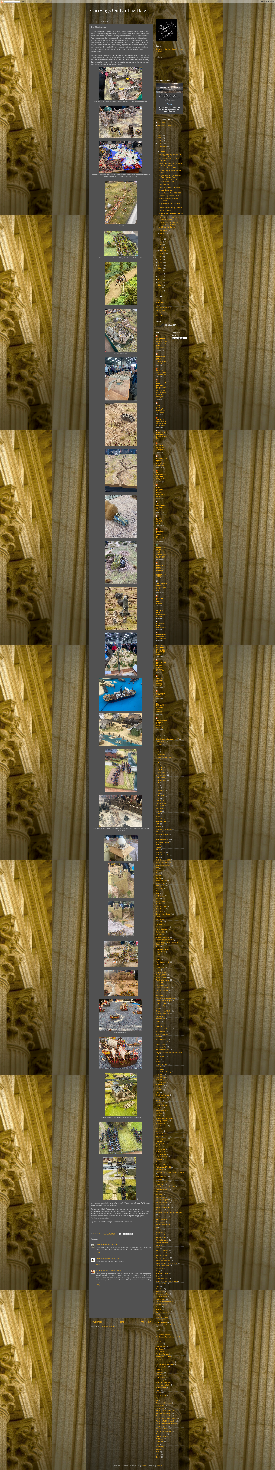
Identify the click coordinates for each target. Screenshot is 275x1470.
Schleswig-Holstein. (162, 1273)
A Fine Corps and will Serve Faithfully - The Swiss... (168, 223)
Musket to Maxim (161, 1126)
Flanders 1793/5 (161, 977)
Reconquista (160, 1210)
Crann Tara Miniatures (160, 646)
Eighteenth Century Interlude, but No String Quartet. (170, 155)
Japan (158, 1092)
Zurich (158, 1457)
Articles (158, 847)
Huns (157, 1059)
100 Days (159, 744)
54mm (158, 816)
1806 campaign (161, 775)
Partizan (158, 1146)
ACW (157, 824)
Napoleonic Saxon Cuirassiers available (159, 710)
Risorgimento (160, 1232)
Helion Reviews (161, 1024)
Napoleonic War (161, 1133)
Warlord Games (161, 1434)
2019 (160, 265)
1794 (157, 765)
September (164, 230)
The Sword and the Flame (164, 1362)
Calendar (159, 313)
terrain (158, 1332)
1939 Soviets (160, 796)
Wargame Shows (161, 1426)
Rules (158, 1248)
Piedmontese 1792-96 (163, 1167)
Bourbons (159, 904)
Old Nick (99, 1258)
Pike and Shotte (161, 1176)
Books (158, 898)
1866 (157, 788)
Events (158, 959)
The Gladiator (160, 1351)
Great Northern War (162, 1013)
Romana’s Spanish (162, 1242)
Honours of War (161, 1047)
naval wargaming (161, 1139)
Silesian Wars (160, 1291)
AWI (157, 857)
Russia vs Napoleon (162, 1253)
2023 (160, 143)
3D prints (159, 811)
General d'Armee (161, 1003)
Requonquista (160, 1222)
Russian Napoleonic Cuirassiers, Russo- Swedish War (170, 176)
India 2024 (159, 1069)
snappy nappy (160, 1299)
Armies (158, 305)
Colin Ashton (162, 122)
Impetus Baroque (161, 1064)
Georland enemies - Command (159, 725)
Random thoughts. (162, 1202)
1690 (157, 752)
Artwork (158, 849)
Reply (98, 1252)
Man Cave (159, 1113)
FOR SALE (159, 982)
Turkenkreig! (160, 1380)
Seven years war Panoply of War (167, 1281)
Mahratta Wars (161, 1110)
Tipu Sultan (159, 1372)
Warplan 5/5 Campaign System (160, 683)
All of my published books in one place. (161, 463)
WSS (157, 1444)
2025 (160, 138)
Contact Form (160, 310)
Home (121, 1322)
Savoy (158, 1271)
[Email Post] (119, 1234)
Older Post (146, 1322)
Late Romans (160, 1103)
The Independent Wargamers (161, 505)
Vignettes (159, 1398)
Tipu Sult (159, 1369)
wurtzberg (159, 1449)
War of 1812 (160, 1408)
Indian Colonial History (163, 1072)
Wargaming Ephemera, (159, 510)
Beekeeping (160, 870)
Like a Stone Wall (161, 1105)
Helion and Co (160, 1026)
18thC (158, 793)
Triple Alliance (160, 1377)
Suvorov (158, 1307)
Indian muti (159, 1074)
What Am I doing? (159, 522)
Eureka (158, 957)
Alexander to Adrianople (164, 829)
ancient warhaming (162, 842)
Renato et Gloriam (162, 1217)
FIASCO (158, 964)
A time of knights (161, 819)
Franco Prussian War (163, 988)
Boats (158, 891)
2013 (160, 282)
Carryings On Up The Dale (118, 10)
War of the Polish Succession (165, 1421)
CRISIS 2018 (160, 924)
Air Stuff (158, 826)
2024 (160, 141)
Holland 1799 (160, 1044)
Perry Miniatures (161, 1154)
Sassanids (159, 1268)
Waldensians (160, 1405)
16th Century (160, 754)
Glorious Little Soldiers (161, 459)
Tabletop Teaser (161, 1322)
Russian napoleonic (162, 1258)
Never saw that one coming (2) (161, 637)
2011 (160, 288)
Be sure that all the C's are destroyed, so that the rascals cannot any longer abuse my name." (161, 392)
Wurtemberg (160, 1447)
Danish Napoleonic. (162, 929)
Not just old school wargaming (160, 549)
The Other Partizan (165, 210)
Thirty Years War (161, 1367)
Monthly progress (162, 1121)
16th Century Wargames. (164, 757)
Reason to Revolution (163, 1207)
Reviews (158, 1230)
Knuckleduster (160, 1097)
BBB (157, 868)
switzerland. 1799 (162, 1317)
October (163, 152)
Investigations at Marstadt (161, 615)
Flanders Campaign (162, 980)
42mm (158, 813)
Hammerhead (160, 1018)
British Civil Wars (161, 906)
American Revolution (163, 834)
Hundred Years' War (162, 1049)
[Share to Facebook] (130, 1234)
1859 (157, 785)
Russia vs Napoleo (162, 1250)
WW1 (157, 1452)
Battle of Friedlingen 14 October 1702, (160, 494)
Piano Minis (160, 1162)
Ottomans (159, 1141)
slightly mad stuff (161, 1296)
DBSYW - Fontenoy (159, 602)
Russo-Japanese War (163, 1260)
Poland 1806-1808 (162, 1181)
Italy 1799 (159, 1087)
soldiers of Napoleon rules (164, 1302)
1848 (157, 783)
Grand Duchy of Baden (163, 1011)
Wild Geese (160, 1439)
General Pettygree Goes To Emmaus (161, 538)
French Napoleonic (162, 993)
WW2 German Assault (160, 450)
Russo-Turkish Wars (162, 1266)
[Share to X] (128, 1234)
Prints (158, 1192)
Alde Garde (160, 420)
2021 (160, 259)
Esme (158, 954)
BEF (157, 873)
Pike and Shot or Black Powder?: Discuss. (170, 1172)
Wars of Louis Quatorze (161, 339)
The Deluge (160, 1349)
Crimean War (160, 919)
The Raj (158, 1359)
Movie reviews (160, 1123)
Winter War (159, 1441)
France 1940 (160, 985)
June (162, 239)
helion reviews (160, 1031)
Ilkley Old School (159, 599)
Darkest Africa (160, 932)
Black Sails (159, 888)
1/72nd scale (160, 741)
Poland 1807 (160, 1184)
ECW (157, 946)
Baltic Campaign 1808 (163, 860)
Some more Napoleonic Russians (170, 187)
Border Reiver (160, 901)
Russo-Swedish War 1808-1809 (170, 193)
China (158, 916)
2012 (160, 285)
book (157, 893)
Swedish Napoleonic (163, 1312)
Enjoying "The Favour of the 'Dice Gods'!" (160, 410)
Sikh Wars (159, 1289)
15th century (160, 747)
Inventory (159, 1079)
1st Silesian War (161, 803)
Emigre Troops (161, 952)
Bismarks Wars (161, 883)
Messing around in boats (164, 1118)
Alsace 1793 (160, 832)
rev (157, 1227)
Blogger (159, 1466)
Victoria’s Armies (161, 1395)
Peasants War (160, 1149)
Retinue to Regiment (163, 1224)
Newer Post (96, 1322)
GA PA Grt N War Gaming (160, 446)
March (162, 247)
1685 (157, 749)
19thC (158, 798)
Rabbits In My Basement (161, 433)
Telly (157, 1329)
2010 (160, 291)
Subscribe (159, 315)
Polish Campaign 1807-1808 (165, 1187)
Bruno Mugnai (160, 909)
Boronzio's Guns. (161, 696)
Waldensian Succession (164, 1403)
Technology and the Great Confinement (169, 1325)
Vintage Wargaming (160, 679)
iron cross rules (161, 1082)
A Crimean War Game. (167, 227)
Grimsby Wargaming (160, 519)
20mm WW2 (160, 806)
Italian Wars (160, 1085)
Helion (158, 1021)
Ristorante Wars (161, 1235)
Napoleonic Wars (161, 1136)
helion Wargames (162, 1034)
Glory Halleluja (161, 1006)
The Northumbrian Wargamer (161, 474)
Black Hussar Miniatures (161, 705)
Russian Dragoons (165, 190)
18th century (160, 790)
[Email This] (124, 1234)
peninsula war (160, 1151)
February (163, 250)
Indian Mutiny (160, 1077)
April (161, 245)
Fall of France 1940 (162, 962)
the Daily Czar (160, 1346)
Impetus (158, 1061)
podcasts (159, 1179)
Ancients (159, 844)
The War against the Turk (164, 1364)
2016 (160, 274)
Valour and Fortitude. (163, 1385)
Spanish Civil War (162, 1304)
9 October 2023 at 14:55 (109, 1244)
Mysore (158, 1128)
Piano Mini (159, 1159)
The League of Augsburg (161, 584)
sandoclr (144, 1466)
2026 (160, 135)
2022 (160, 257)
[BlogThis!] (126, 1234)
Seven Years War (161, 1278)
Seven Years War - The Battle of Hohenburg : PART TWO (161, 555)
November (163, 149)
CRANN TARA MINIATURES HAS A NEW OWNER (160, 651)
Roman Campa (161, 1237)
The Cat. (159, 1341)
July (161, 236)
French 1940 (160, 995)
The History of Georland (161, 721)
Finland (158, 970)
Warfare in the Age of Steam (161, 371)
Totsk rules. (160, 1375)
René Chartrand (161, 1219)
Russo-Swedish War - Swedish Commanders (169, 204)
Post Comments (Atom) (108, 1326)
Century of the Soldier (163, 914)
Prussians (159, 1194)
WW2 (157, 1454)
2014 (160, 279)
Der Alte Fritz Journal (161, 357)
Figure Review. (161, 967)
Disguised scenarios (162, 937)
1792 (157, 760)
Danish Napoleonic (162, 927)
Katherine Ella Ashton (165, 125)
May (161, 242)
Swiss (158, 1314)
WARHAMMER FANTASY (164, 1431)
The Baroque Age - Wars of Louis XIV (168, 1337)
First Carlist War (161, 972)
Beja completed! (161, 627)
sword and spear (161, 1320)
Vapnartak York (161, 1387)
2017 (160, 271)
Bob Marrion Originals (163, 307)
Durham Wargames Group (165, 940)
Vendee (158, 1393)
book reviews (160, 896)
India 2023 (159, 1067)
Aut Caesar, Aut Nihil (160, 694)
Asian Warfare (160, 852)
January (163, 253)
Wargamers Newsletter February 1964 (160, 669)
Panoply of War (161, 1144)
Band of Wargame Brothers (159, 489)
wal (157, 1400)
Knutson (158, 1100)
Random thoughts (162, 1200)
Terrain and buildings (163, 1334)
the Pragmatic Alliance (163, 1356)
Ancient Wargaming (162, 839)
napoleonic (159, 1131)
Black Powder (160, 885)
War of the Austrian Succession (166, 1418)
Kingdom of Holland (162, 1095)
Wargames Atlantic (162, 1429)
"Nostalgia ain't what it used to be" (167, 739)
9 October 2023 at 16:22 (111, 1258)
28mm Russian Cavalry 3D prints (170, 208)
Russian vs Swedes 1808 (167, 168)
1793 (157, 762)
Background (160, 302)
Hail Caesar (160, 1016)
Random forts (160, 1197)
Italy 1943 (159, 1090)
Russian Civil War (162, 1255)
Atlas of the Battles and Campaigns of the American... (171, 164)
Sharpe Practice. (161, 1284)
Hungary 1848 (160, 1056)
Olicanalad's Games (160, 624)
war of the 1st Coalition (163, 1413)
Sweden (158, 1309)
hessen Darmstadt (162, 1042)
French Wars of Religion (164, 1000)
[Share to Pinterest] (132, 1234)
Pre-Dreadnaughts (162, 1189)
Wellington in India (162, 1436)
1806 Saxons (160, 777)
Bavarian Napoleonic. (163, 865)
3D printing (159, 808)
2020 (160, 262)
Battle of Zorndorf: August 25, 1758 (161, 361)
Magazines (159, 1108)
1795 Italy (159, 767)
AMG (157, 837)
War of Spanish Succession (165, 1411)
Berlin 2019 (159, 875)
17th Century (160, 772)
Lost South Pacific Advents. (160, 532)
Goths (158, 1008)
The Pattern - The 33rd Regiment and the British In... (170, 218)
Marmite (158, 1115)
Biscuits (158, 878)
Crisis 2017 (159, 922)
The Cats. (159, 1344)
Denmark (159, 934)
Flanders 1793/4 (161, 975)
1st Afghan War (161, 801)
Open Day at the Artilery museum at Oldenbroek (161, 423)
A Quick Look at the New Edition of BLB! (161, 588)
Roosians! (159, 1245)
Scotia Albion (161, 635)
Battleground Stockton (163, 862)
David (98, 1244)
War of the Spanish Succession (166, 1423)
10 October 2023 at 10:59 (112, 1271)
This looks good (161, 374)
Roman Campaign (162, 1240)
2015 (160, 276)
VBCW (158, 1390)
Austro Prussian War (163, 855)
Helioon (158, 1037)
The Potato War (164, 184)
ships (157, 1286)
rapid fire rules (161, 1205)
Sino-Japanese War (162, 1294)
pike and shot (160, 1169)
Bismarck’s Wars (161, 880)
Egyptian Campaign (162, 949)
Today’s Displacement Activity (169, 196)
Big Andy (99, 1271)
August (162, 233)
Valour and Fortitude (163, 1382)
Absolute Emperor (162, 821)
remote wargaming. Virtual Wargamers (169, 1212)
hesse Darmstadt (161, 1039)
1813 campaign (161, 780)
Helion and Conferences (164, 1029)
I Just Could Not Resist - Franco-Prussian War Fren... (170, 180)
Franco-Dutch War (162, 990)
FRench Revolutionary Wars (165, 998)
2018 (160, 268)
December (163, 146)
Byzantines (159, 911)
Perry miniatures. (161, 1157)
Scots (158, 1276)
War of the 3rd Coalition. (164, 1416)
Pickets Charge (161, 1164)
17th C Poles (160, 770)
